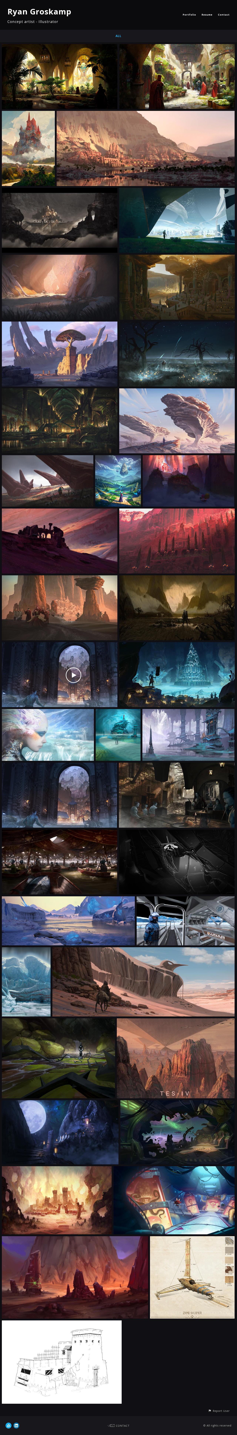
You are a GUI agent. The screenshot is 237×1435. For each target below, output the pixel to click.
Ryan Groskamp (39, 11)
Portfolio (189, 14)
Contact (224, 14)
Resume (207, 14)
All (118, 36)
